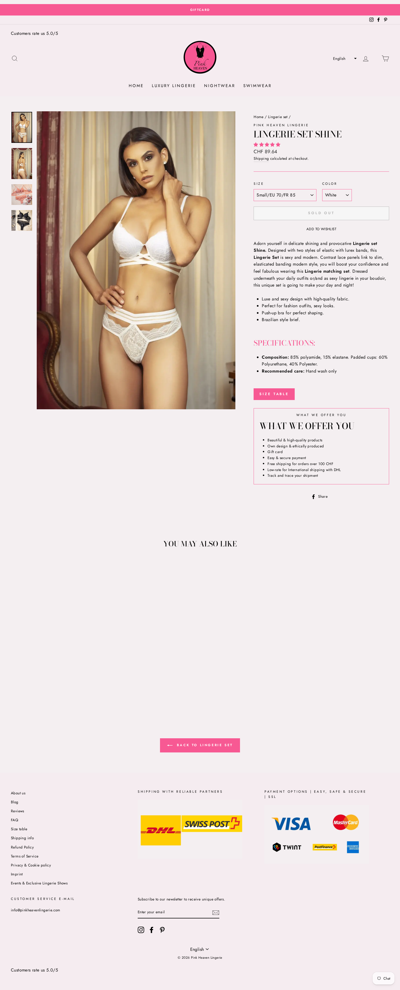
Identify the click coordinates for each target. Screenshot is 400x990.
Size (259, 183)
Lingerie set (278, 116)
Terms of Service (24, 856)
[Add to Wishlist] (15, 565)
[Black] (53, 692)
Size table (19, 829)
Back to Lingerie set (204, 745)
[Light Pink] (46, 692)
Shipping (261, 158)
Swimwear (257, 86)
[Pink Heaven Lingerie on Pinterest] (162, 930)
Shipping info (22, 838)
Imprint (17, 874)
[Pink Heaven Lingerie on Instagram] (141, 930)
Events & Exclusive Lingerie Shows (39, 883)
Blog (15, 802)
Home (136, 86)
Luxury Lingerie (174, 86)
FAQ (14, 820)
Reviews (17, 811)
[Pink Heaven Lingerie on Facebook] (151, 930)
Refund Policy (22, 847)
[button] (344, 58)
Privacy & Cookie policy (31, 865)
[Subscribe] (215, 912)
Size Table (274, 393)
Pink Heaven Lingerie (281, 125)
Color (329, 183)
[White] (39, 692)
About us (18, 793)
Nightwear (219, 86)
